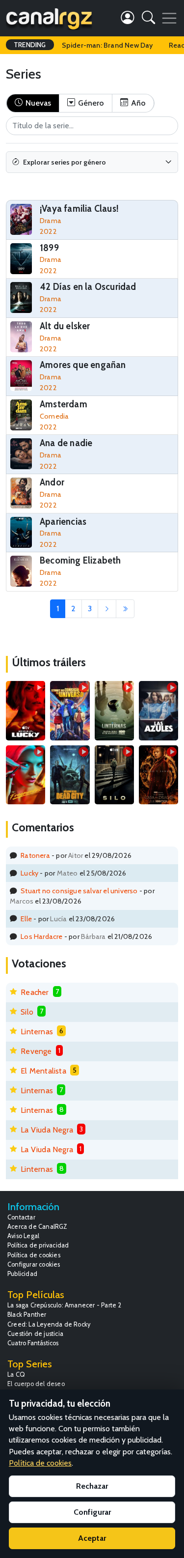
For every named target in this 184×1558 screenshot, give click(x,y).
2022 (48, 231)
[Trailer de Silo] (114, 774)
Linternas (37, 1031)
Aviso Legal (23, 1236)
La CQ (16, 1374)
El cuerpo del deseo (36, 1384)
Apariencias (63, 521)
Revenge (36, 1051)
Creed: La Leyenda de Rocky (48, 1324)
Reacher (35, 992)
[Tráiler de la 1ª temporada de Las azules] (158, 710)
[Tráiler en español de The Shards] (25, 774)
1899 (49, 248)
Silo (27, 1012)
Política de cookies (33, 1255)
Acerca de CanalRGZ (37, 1226)
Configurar (92, 1512)
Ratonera (35, 855)
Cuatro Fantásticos (33, 1343)
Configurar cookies (33, 1264)
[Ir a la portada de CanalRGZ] (49, 18)
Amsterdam (63, 404)
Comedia (54, 416)
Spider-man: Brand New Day (107, 45)
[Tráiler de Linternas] (114, 710)
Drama (50, 220)
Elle (26, 918)
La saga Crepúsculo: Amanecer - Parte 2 (64, 1305)
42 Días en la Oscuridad (88, 286)
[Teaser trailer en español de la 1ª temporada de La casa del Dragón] (158, 774)
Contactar (21, 1217)
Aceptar (92, 1538)
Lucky (29, 873)
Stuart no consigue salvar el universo (79, 890)
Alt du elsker (65, 326)
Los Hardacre (41, 936)
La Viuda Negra (47, 1129)
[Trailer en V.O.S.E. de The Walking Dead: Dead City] (69, 774)
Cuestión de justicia (35, 1333)
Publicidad (22, 1273)
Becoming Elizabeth (80, 560)
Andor (52, 482)
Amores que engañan (83, 364)
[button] (148, 19)
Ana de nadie (66, 443)
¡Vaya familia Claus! (79, 208)
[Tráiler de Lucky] (25, 710)
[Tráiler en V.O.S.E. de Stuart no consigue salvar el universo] (69, 710)
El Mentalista (43, 1071)
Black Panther (27, 1314)
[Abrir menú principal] (169, 18)
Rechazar (92, 1486)
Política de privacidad (38, 1245)
